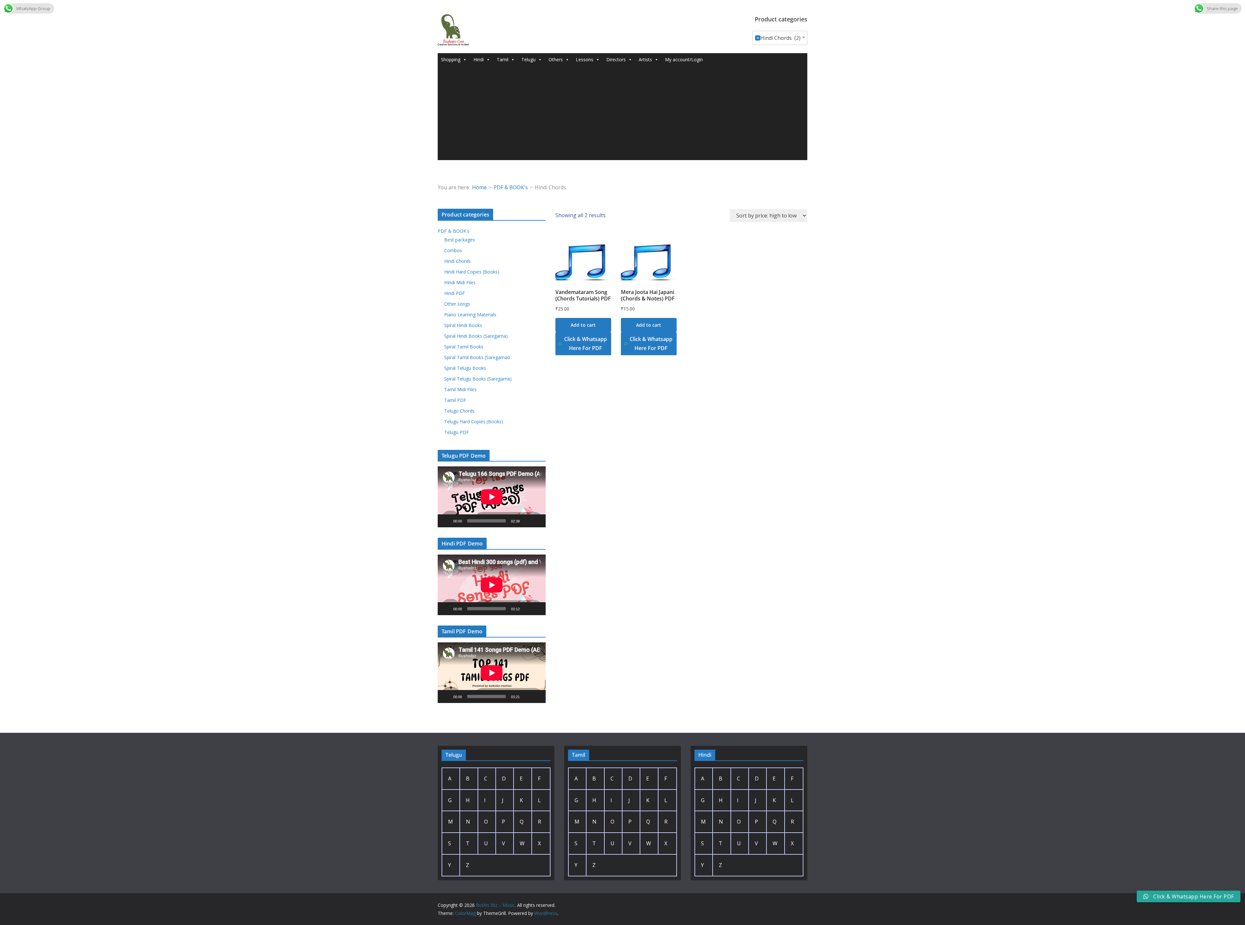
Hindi (478, 59)
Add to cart (583, 325)
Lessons (584, 59)
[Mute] (527, 521)
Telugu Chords (459, 411)
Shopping (450, 59)
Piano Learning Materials (470, 314)
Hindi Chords (457, 261)
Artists (645, 59)
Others (556, 59)
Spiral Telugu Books (465, 368)
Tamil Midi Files (460, 389)
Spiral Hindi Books (463, 325)
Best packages (459, 240)
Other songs (457, 304)
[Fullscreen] (537, 521)
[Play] (446, 521)
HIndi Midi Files (460, 282)
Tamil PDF (455, 400)
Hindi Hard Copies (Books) (471, 272)
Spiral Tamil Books (463, 347)
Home (479, 187)
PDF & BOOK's (510, 187)
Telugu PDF (456, 432)
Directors (616, 59)
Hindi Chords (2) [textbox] (778, 37)
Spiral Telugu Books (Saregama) (478, 379)
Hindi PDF (454, 293)
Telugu (528, 59)
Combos (453, 250)
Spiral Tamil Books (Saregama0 (477, 357)
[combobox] (779, 38)
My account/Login (684, 59)
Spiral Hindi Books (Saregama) (476, 336)
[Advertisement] (622, 114)
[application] (492, 496)
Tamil (502, 59)
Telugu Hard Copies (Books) (473, 421)
